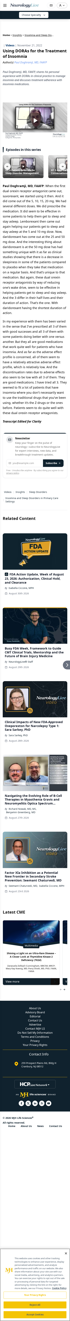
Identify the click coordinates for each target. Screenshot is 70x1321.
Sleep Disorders (38, 492)
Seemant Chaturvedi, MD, (23, 885)
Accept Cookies (35, 1314)
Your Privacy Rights (35, 1045)
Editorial (35, 1016)
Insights (17, 35)
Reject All (35, 1304)
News (40, 1126)
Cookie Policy (59, 1288)
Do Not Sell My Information (35, 1033)
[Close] (66, 1253)
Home (6, 35)
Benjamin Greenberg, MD (20, 812)
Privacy (35, 1041)
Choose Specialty (31, 14)
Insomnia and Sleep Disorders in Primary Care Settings (31, 499)
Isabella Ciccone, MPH (21, 588)
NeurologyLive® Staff (21, 661)
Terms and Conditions (35, 1037)
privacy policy (12, 473)
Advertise (35, 1024)
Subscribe (51, 463)
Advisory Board (35, 1012)
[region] (35, 1285)
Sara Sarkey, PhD (18, 735)
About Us (35, 1008)
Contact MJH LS (35, 1028)
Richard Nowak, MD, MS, (23, 808)
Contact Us (35, 1020)
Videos (8, 492)
